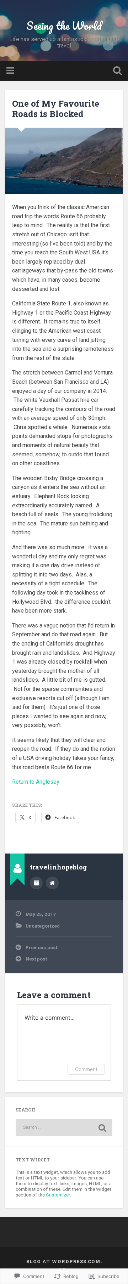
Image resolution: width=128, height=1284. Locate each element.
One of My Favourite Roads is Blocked (55, 108)
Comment (86, 1069)
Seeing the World (64, 25)
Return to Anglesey (35, 781)
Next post (36, 959)
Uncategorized (43, 926)
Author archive (36, 883)
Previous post (41, 947)
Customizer (58, 1195)
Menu (11, 71)
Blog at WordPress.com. (64, 1261)
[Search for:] (64, 1127)
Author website (52, 883)
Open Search (116, 71)
